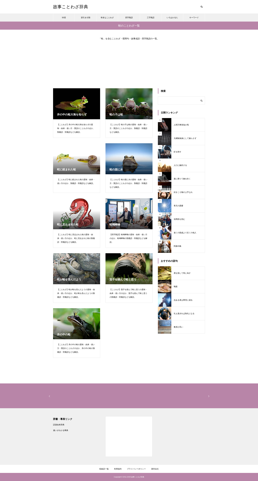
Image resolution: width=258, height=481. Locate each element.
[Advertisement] (129, 62)
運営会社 (155, 469)
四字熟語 (129, 17)
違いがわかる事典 (60, 430)
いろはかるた (172, 17)
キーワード (194, 17)
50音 (64, 17)
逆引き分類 (85, 17)
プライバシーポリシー (136, 469)
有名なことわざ (107, 17)
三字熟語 (150, 17)
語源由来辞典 (58, 425)
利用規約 (118, 469)
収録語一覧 (104, 469)
